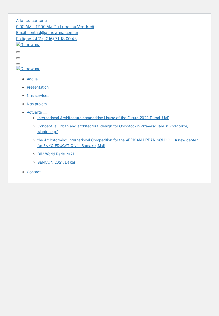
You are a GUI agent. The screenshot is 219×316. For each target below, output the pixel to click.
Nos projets (37, 103)
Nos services (38, 95)
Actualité (34, 112)
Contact (34, 172)
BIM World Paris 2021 (55, 154)
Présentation (38, 87)
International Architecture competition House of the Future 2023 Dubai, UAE (103, 117)
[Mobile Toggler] (45, 113)
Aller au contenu (31, 20)
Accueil (33, 79)
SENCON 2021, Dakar (56, 162)
